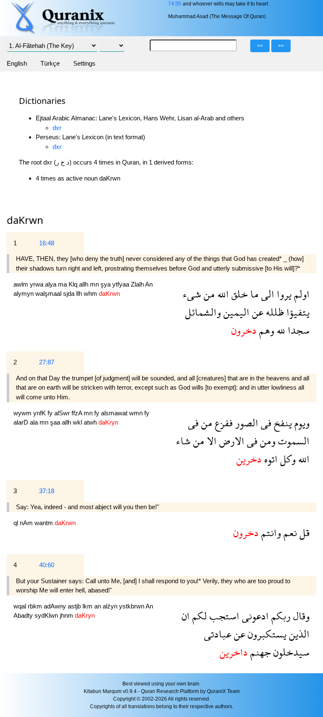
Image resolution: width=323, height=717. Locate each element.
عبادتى (217, 634)
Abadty (23, 615)
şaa (56, 422)
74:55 (174, 4)
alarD (21, 422)
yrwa (37, 284)
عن (256, 312)
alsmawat (115, 413)
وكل (287, 459)
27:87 (46, 362)
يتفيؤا (297, 312)
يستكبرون (265, 634)
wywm (23, 413)
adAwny (56, 606)
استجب (223, 616)
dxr (57, 127)
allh (84, 284)
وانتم (270, 532)
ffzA (77, 413)
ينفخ (281, 423)
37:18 (46, 490)
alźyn (111, 606)
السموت (292, 441)
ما (253, 294)
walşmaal (49, 293)
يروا (282, 294)
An (149, 284)
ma (63, 284)
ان (186, 616)
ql (16, 522)
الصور (245, 423)
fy (51, 413)
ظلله (273, 312)
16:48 (46, 243)
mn (95, 284)
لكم (198, 616)
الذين (298, 634)
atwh (91, 422)
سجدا (297, 330)
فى (264, 423)
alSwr (62, 413)
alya (51, 284)
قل (303, 532)
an (98, 606)
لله (279, 330)
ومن (266, 441)
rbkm (36, 606)
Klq (74, 284)
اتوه (270, 459)
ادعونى (254, 616)
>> (281, 46)
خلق (238, 294)
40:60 (46, 564)
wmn (136, 413)
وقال (300, 616)
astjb (75, 606)
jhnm (67, 615)
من (208, 294)
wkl (78, 422)
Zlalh (138, 284)
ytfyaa (121, 284)
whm (91, 293)
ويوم (301, 423)
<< (260, 46)
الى (266, 294)
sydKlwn (47, 615)
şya (106, 284)
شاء (183, 441)
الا (210, 441)
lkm (88, 606)
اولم (300, 294)
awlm (21, 284)
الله (222, 294)
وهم (265, 330)
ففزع (222, 423)
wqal (20, 606)
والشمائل (203, 312)
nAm (27, 522)
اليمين (235, 312)
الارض (230, 441)
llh (80, 293)
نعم (289, 532)
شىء (192, 294)
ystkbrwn (132, 606)
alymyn (24, 293)
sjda (69, 293)
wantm (44, 522)
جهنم (259, 652)
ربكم (280, 616)
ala (35, 422)
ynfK (40, 413)
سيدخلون (290, 652)
